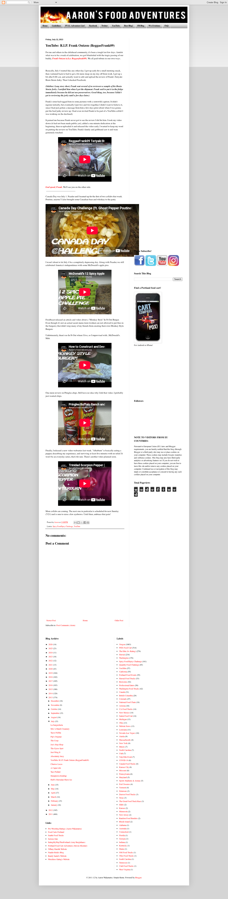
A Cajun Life (56, 768)
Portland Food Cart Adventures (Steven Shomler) (67, 845)
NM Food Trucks (126, 852)
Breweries (123, 681)
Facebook (93, 25)
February (55, 800)
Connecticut (124, 831)
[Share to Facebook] (84, 522)
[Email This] (75, 522)
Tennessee (123, 862)
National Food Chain (127, 702)
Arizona (122, 705)
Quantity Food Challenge (129, 664)
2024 (51, 652)
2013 (51, 697)
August (54, 717)
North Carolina (125, 750)
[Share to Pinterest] (88, 522)
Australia (122, 828)
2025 (51, 648)
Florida (122, 835)
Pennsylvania (124, 774)
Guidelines (56, 25)
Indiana (122, 842)
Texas (121, 797)
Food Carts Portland (56, 832)
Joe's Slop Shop (57, 744)
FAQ (166, 25)
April (53, 792)
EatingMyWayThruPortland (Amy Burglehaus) (66, 842)
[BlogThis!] (78, 522)
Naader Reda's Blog (56, 852)
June (53, 784)
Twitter (104, 25)
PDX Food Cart (125, 647)
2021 (51, 664)
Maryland (123, 777)
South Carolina (125, 859)
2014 (51, 693)
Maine (121, 848)
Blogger (138, 877)
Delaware (123, 791)
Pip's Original (56, 736)
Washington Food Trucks (129, 688)
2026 (51, 644)
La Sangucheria (57, 725)
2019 (51, 673)
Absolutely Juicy (57, 756)
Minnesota (123, 811)
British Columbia (126, 695)
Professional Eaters (126, 685)
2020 (51, 668)
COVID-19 (123, 760)
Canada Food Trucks (127, 763)
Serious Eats (53, 838)
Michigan (123, 719)
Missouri (122, 770)
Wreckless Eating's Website (58, 859)
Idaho (121, 804)
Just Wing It (55, 752)
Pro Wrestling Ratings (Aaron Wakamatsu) (65, 828)
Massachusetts (125, 739)
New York (123, 743)
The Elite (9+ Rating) (127, 651)
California (123, 671)
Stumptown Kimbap (59, 775)
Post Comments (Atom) (65, 625)
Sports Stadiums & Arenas (129, 780)
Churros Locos (56, 764)
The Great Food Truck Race (130, 801)
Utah (121, 753)
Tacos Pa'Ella (56, 732)
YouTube (116, 25)
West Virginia (124, 869)
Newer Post (51, 620)
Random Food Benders (128, 818)
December (55, 700)
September (55, 713)
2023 (51, 656)
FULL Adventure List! (75, 25)
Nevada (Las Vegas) (127, 733)
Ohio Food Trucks (126, 855)
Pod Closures (124, 784)
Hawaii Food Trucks (127, 678)
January (54, 804)
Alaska (122, 736)
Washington (124, 657)
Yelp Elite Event (125, 756)
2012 (51, 810)
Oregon (122, 644)
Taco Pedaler (56, 771)
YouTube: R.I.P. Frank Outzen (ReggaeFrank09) (70, 760)
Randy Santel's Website (57, 856)
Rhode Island (124, 821)
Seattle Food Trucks (56, 835)
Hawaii (122, 654)
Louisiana (123, 729)
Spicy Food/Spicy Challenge (63, 526)
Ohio (121, 722)
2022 (51, 660)
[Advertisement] (158, 88)
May (53, 788)
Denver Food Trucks (127, 794)
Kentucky (123, 845)
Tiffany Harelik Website (57, 849)
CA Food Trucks (126, 709)
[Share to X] (81, 522)
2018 (51, 677)
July (53, 721)
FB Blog (140, 25)
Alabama (122, 825)
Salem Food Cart (126, 716)
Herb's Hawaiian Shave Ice (61, 779)
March (54, 796)
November (55, 705)
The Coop (54, 740)
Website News (125, 726)
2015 (51, 689)
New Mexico (124, 712)
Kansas (122, 808)
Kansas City (124, 767)
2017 (51, 681)
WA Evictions (154, 25)
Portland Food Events (127, 675)
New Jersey (124, 814)
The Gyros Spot (57, 748)
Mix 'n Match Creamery (60, 728)
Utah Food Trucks (126, 866)
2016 (51, 685)
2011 (51, 814)
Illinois (122, 746)
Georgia (122, 838)
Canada (122, 692)
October (54, 709)
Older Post (119, 620)
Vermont (122, 787)
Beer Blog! (128, 25)
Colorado (123, 698)
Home (45, 25)
